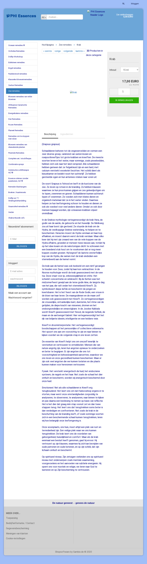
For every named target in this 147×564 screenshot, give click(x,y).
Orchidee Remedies (16, 51)
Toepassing (12, 518)
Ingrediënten (66, 134)
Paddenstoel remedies (17, 74)
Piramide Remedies (16, 153)
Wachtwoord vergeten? (20, 297)
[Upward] (139, 559)
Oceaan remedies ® (16, 45)
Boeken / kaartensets (17, 192)
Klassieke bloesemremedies (20, 79)
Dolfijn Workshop (15, 57)
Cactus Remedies (15, 85)
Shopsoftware (62, 551)
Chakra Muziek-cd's (16, 218)
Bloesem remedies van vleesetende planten (17, 145)
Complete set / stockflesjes (19, 158)
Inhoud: (112, 72)
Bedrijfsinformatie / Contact (20, 523)
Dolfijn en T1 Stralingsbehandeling (17, 199)
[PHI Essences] (21, 16)
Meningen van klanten (17, 533)
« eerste (47, 51)
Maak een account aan (19, 293)
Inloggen (135, 3)
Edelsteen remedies (16, 62)
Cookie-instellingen (15, 538)
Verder (11, 212)
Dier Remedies (14, 119)
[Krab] (73, 89)
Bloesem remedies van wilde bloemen (20, 97)
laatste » (80, 51)
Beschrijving (50, 134)
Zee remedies (14, 91)
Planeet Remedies (15, 130)
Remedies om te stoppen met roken (18, 137)
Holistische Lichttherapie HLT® (18, 171)
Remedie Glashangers (17, 187)
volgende (68, 51)
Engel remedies (14, 68)
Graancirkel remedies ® (18, 206)
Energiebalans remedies (18, 113)
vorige (58, 51)
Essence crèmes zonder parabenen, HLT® (18, 179)
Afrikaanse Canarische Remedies (17, 106)
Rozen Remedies (15, 125)
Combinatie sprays (16, 164)
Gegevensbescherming (17, 528)
